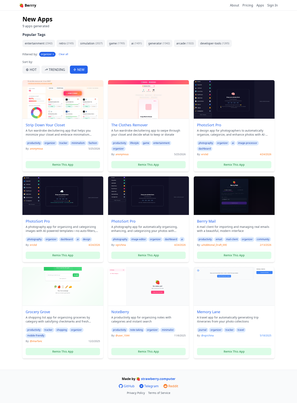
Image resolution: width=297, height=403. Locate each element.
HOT (33, 69)
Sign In (272, 5)
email (219, 239)
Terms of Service (159, 393)
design (86, 239)
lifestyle (134, 143)
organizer (47, 54)
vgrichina (121, 245)
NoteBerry (120, 311)
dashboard (205, 148)
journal (202, 330)
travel (241, 330)
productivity (33, 143)
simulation (91, 43)
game (117, 43)
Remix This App (62, 164)
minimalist (168, 330)
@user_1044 (123, 335)
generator (159, 43)
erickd (204, 154)
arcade (185, 43)
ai (136, 43)
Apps (260, 5)
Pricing (247, 5)
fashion (93, 143)
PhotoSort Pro (209, 124)
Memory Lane (208, 311)
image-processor (247, 143)
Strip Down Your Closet (45, 124)
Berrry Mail (206, 221)
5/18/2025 (265, 335)
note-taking (136, 330)
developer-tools (214, 43)
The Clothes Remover (129, 124)
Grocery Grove (38, 311)
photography (206, 143)
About (234, 5)
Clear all (63, 54)
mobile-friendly (35, 335)
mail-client (232, 239)
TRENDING (57, 69)
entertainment (39, 43)
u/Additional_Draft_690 (214, 245)
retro (66, 43)
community (263, 239)
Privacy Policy (136, 393)
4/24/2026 (265, 154)
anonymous (36, 148)
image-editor (138, 239)
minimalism (78, 143)
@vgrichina (207, 335)
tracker (63, 143)
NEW (80, 69)
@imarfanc (36, 341)
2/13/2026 (265, 245)
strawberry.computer (158, 379)
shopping (62, 330)
